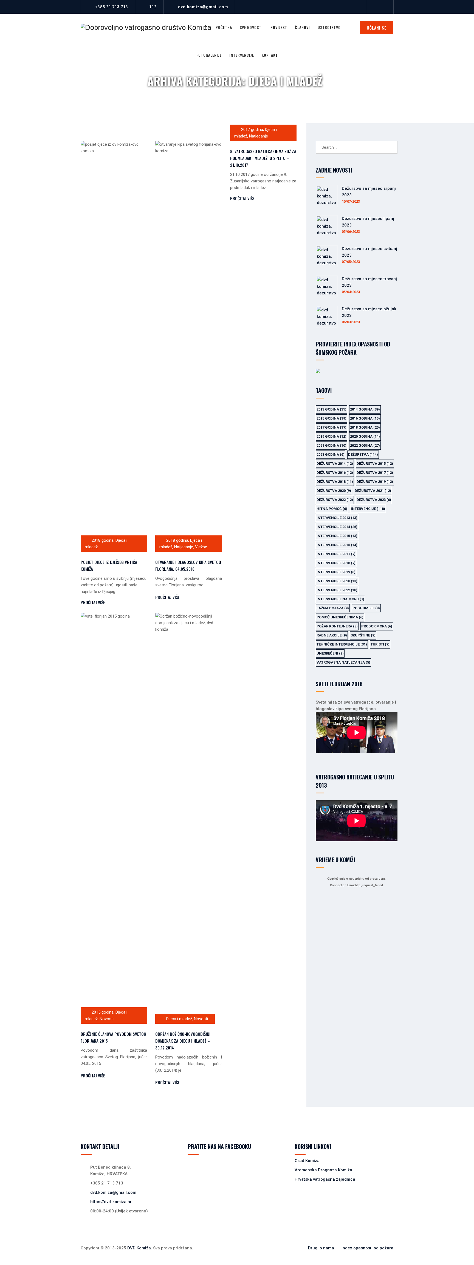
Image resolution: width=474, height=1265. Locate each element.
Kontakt (270, 55)
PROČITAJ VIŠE (93, 602)
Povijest (278, 27)
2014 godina (365, 409)
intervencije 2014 (337, 527)
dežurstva (363, 454)
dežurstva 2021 (373, 491)
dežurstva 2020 (334, 491)
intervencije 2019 (336, 572)
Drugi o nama (321, 1248)
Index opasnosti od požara (367, 1248)
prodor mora (376, 626)
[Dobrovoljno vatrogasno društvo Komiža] (146, 27)
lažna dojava (333, 608)
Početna (224, 27)
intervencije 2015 (337, 536)
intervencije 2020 (337, 581)
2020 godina (365, 436)
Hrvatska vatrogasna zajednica (325, 1179)
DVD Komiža (139, 1248)
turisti (380, 644)
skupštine (363, 635)
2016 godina (365, 418)
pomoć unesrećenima (340, 617)
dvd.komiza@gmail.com (203, 7)
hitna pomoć (332, 509)
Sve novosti (251, 27)
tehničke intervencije (342, 644)
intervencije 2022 (337, 590)
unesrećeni (330, 653)
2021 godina (331, 445)
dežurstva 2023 (374, 500)
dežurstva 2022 (335, 500)
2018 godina (103, 540)
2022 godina (365, 445)
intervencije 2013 (337, 518)
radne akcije (332, 635)
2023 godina (331, 454)
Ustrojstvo (329, 27)
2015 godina (103, 1012)
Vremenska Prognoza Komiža (323, 1170)
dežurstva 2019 (375, 482)
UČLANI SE (376, 28)
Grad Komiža (307, 1160)
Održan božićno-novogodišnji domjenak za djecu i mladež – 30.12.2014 (182, 1041)
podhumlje (366, 608)
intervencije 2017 (336, 554)
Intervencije (241, 55)
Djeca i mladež (179, 1018)
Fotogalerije (209, 55)
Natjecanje (183, 546)
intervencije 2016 (337, 545)
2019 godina (331, 436)
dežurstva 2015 (375, 463)
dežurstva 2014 (335, 463)
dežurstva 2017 (375, 473)
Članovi (302, 27)
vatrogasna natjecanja (343, 662)
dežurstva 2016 (335, 473)
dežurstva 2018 (335, 482)
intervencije (368, 509)
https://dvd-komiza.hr (111, 1201)
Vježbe (201, 546)
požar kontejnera (337, 626)
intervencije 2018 (336, 563)
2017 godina (252, 129)
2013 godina (331, 409)
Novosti (107, 1018)
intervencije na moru (340, 599)
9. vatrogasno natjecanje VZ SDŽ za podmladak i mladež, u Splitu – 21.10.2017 (263, 158)
